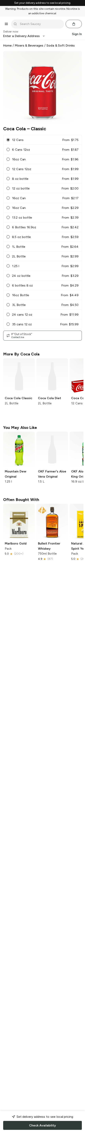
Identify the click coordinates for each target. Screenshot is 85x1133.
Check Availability (42, 1125)
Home (7, 45)
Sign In (77, 34)
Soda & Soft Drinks (60, 45)
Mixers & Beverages (29, 45)
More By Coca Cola (21, 354)
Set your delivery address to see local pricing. (42, 3)
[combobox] (40, 24)
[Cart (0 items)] (74, 24)
